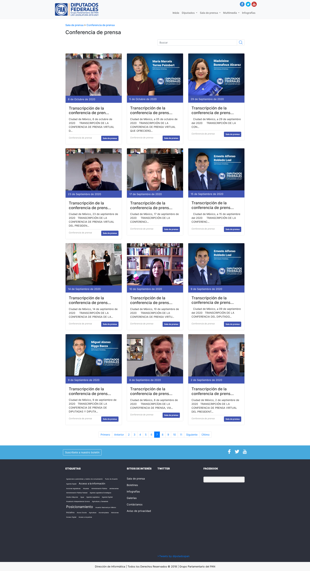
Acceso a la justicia (85, 517)
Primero (105, 434)
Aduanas (86, 488)
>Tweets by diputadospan (173, 556)
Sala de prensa (74, 25)
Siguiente (191, 434)
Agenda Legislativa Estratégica (100, 493)
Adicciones (115, 512)
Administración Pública (99, 488)
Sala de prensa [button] (209, 12)
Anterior (119, 434)
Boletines (132, 485)
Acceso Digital (71, 517)
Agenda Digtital (107, 497)
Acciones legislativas (73, 488)
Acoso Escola (82, 512)
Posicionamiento (79, 507)
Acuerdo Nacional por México (105, 507)
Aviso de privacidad (139, 510)
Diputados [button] (188, 12)
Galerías (132, 498)
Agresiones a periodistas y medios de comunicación (84, 479)
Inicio (177, 12)
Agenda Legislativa (92, 497)
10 (174, 434)
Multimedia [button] (230, 12)
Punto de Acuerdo (111, 479)
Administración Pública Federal (76, 493)
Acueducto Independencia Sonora (78, 501)
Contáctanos (134, 504)
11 (181, 434)
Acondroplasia (104, 512)
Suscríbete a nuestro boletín (82, 452)
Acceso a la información (92, 483)
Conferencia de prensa (101, 25)
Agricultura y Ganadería (100, 501)
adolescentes (114, 488)
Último (206, 434)
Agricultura (92, 512)
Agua (82, 497)
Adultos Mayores (72, 497)
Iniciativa (70, 512)
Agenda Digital (71, 484)
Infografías (248, 12)
